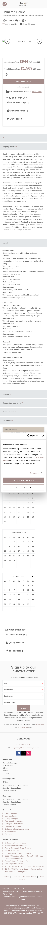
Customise (34, 473)
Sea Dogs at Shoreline (14, 864)
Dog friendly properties (14, 821)
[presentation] (7, 41)
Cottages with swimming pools (17, 829)
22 (10, 556)
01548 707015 (5, 4)
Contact (6, 877)
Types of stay (10, 832)
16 (14, 551)
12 (28, 546)
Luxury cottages (11, 819)
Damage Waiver (29, 877)
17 (19, 551)
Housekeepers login (10, 891)
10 (19, 546)
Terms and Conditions (31, 891)
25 (23, 556)
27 (33, 556)
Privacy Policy (39, 724)
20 (33, 551)
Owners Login (18, 889)
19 (28, 551)
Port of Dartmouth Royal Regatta (18, 848)
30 (14, 561)
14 (5, 551)
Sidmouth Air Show (12, 851)
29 (28, 517)
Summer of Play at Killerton (16, 845)
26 (28, 556)
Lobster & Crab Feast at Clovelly (18, 853)
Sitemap (8, 834)
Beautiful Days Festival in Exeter (18, 861)
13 (33, 546)
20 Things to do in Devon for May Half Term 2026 (24, 866)
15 (10, 551)
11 (23, 546)
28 (5, 561)
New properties (11, 813)
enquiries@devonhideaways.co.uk (25, 748)
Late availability (11, 816)
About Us (16, 877)
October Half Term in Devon (16, 843)
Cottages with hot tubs (14, 824)
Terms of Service (23, 727)
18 (23, 551)
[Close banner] (43, 436)
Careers (6, 889)
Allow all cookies (23, 480)
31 (28, 604)
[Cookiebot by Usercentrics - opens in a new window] (28, 436)
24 (19, 556)
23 (14, 556)
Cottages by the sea (13, 826)
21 (5, 556)
